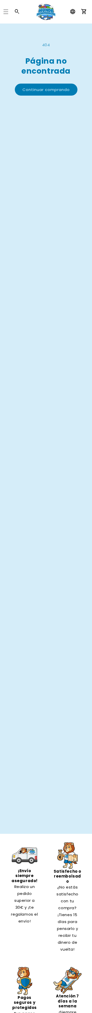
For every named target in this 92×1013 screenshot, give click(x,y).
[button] (6, 11)
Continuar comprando (46, 89)
